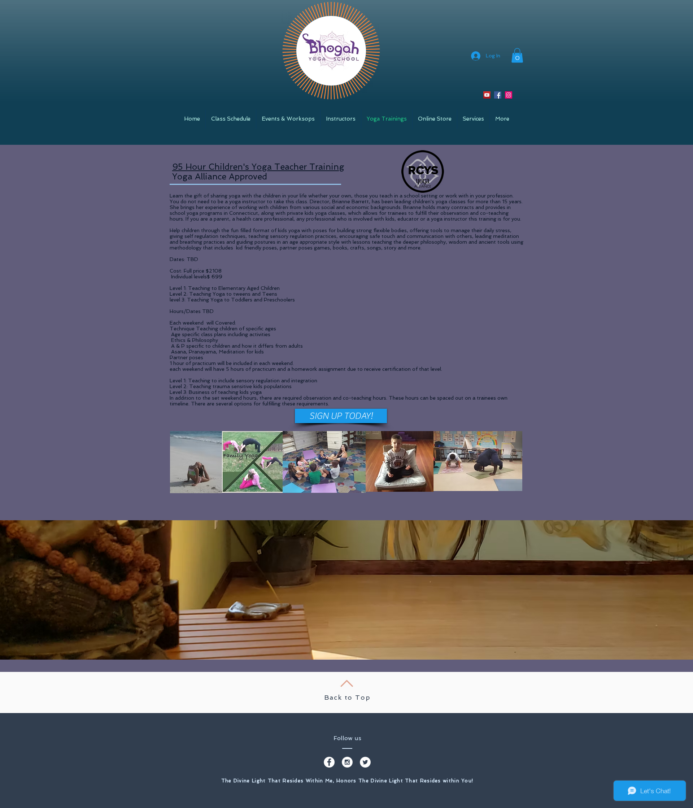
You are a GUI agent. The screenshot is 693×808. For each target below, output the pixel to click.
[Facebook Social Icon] (497, 95)
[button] (517, 55)
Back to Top (347, 697)
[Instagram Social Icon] (508, 95)
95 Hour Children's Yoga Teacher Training (258, 166)
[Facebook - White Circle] (329, 762)
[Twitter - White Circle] (365, 762)
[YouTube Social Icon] (487, 95)
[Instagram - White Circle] (347, 762)
